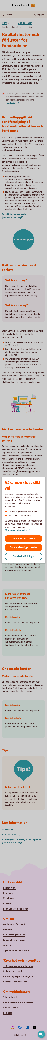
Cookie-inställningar (24, 556)
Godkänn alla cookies (23, 538)
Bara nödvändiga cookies (23, 547)
